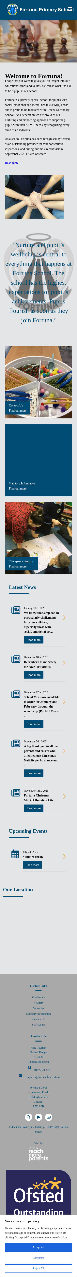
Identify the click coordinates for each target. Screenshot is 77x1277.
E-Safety (38, 1002)
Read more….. (14, 163)
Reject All (38, 1268)
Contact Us (38, 1019)
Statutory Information (38, 1013)
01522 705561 (42, 1070)
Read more (34, 639)
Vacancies (38, 1008)
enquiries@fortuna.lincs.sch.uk (43, 1077)
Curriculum (38, 997)
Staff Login (38, 1024)
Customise (38, 1257)
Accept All (38, 1247)
